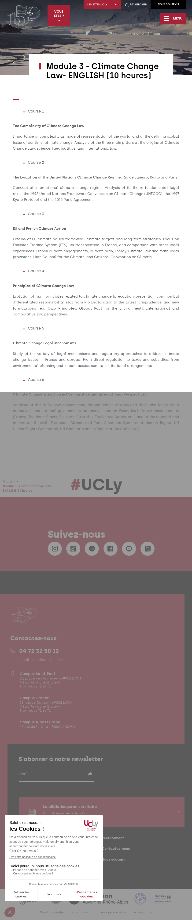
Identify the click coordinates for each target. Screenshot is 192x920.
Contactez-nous (116, 848)
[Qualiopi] (163, 901)
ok (90, 773)
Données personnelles (111, 912)
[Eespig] (56, 901)
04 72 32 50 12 (39, 650)
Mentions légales (52, 912)
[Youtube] (129, 549)
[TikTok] (73, 549)
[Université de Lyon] (31, 901)
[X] (147, 549)
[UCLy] (24, 15)
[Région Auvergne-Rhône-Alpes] (99, 901)
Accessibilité (143, 912)
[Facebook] (110, 549)
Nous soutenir (168, 4)
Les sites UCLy (97, 4)
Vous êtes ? (59, 13)
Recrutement (113, 838)
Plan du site (80, 912)
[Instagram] (55, 549)
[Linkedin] (92, 549)
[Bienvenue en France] (141, 901)
